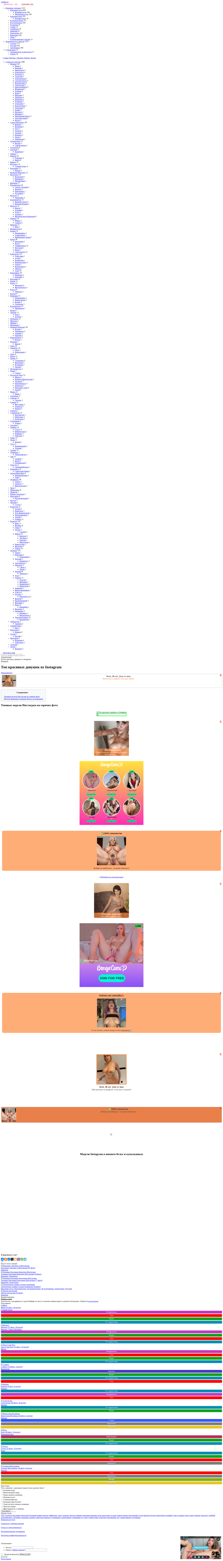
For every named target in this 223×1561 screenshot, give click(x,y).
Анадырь (13, 150)
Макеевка (23, 582)
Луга (17, 129)
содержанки (56, 1518)
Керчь (17, 250)
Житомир (18, 603)
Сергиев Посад (21, 81)
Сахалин (13, 425)
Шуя (16, 227)
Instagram (14, 31)
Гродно (18, 530)
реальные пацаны (28, 1518)
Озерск (17, 482)
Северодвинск (20, 145)
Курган (13, 294)
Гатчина (18, 131)
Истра (17, 120)
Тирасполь (19, 642)
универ (123, 1518)
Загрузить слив (9, 653)
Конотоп (18, 599)
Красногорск (20, 106)
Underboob (14, 29)
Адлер (17, 258)
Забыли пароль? (18, 1550)
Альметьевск (20, 235)
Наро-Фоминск (21, 87)
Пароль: (9, 1550)
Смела (22, 567)
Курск (12, 283)
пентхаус (204, 1515)
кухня (140, 1515)
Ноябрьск (18, 434)
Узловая (18, 448)
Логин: (8, 1547)
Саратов (13, 398)
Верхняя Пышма (21, 204)
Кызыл (13, 310)
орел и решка (179, 1515)
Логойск (23, 538)
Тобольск (18, 436)
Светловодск (20, 563)
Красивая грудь (16, 10)
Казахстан (14, 507)
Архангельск (15, 141)
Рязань (12, 392)
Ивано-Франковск (22, 590)
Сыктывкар (14, 421)
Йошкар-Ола (15, 229)
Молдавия (14, 638)
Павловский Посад (22, 116)
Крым (12, 239)
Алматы (18, 519)
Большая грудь (20, 12)
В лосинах (14, 25)
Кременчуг (24, 561)
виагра (45, 1515)
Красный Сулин (21, 388)
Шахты (18, 377)
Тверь (12, 440)
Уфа (11, 457)
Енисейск (19, 277)
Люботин (23, 574)
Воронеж (13, 183)
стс (82, 1518)
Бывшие (111, 1371)
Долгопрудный (21, 118)
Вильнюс (18, 649)
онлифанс (169, 1515)
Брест (17, 523)
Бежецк (18, 442)
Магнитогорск (20, 486)
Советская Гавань (22, 471)
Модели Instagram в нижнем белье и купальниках (23, 699)
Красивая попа (16, 16)
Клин (17, 93)
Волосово (19, 127)
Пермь (12, 358)
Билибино (19, 152)
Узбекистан (14, 622)
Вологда (13, 196)
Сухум (17, 505)
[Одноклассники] (5, 1259)
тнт (118, 1518)
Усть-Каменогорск (22, 513)
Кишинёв (18, 640)
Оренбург (14, 348)
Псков (12, 371)
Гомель (17, 548)
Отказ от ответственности (11, 1528)
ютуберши (136, 1518)
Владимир (14, 168)
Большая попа (20, 18)
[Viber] (18, 1259)
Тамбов (13, 450)
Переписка (111, 1424)
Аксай (17, 390)
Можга (17, 221)
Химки (17, 110)
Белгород (14, 164)
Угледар (23, 580)
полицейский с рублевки (11, 1518)
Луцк (17, 576)
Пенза (12, 356)
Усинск (18, 423)
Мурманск (14, 319)
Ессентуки (19, 419)
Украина (13, 551)
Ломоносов (19, 139)
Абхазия (13, 503)
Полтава (18, 559)
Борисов (23, 536)
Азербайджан (15, 626)
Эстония (13, 645)
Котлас (17, 143)
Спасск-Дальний (21, 187)
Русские (13, 46)
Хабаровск (14, 469)
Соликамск (19, 361)
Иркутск (13, 206)
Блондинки (14, 33)
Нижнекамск (20, 233)
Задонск (18, 317)
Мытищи (18, 95)
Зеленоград (19, 72)
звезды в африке (75, 1515)
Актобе (18, 517)
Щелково (18, 114)
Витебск (18, 526)
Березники (19, 363)
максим (146, 1515)
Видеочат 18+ (11, 4)
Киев (17, 605)
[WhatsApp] (21, 1259)
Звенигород (19, 70)
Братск (17, 208)
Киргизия (14, 630)
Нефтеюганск (20, 432)
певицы (197, 1515)
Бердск (17, 340)
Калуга (13, 290)
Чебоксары (14, 490)
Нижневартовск (21, 475)
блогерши (25, 1515)
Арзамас (18, 333)
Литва (12, 647)
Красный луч (25, 597)
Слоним (23, 532)
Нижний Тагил (21, 202)
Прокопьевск (20, 298)
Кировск (18, 135)
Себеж (17, 373)
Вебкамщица (111, 1437)
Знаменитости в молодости (21, 52)
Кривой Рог (24, 620)
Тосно (17, 137)
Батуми (18, 636)
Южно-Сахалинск (17, 494)
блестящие (16, 1515)
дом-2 (60, 1515)
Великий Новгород (18, 173)
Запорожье (19, 611)
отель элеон (189, 1515)
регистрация (93, 1301)
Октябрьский (20, 463)
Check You (111, 1427)
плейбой (211, 1515)
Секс (111, 1315)
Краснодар (14, 254)
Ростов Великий (21, 498)
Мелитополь (24, 615)
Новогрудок (19, 544)
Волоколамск (20, 83)
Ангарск (18, 214)
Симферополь (20, 246)
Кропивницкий (21, 601)
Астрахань (14, 148)
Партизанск (19, 191)
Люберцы (19, 97)
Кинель (18, 409)
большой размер (35, 1515)
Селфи (12, 27)
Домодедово (20, 85)
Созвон (111, 1420)
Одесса (17, 592)
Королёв (18, 68)
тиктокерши (111, 1518)
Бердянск (23, 613)
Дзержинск (19, 331)
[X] (12, 1259)
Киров (12, 281)
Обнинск (18, 292)
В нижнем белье (16, 21)
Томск (12, 438)
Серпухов (19, 77)
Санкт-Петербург (17, 122)
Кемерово (14, 296)
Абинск (18, 269)
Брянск (13, 162)
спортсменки (66, 1518)
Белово (17, 302)
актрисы (8, 1515)
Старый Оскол (20, 166)
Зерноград (19, 386)
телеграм (102, 1518)
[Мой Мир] (8, 1259)
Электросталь (20, 79)
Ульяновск (14, 452)
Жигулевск (19, 404)
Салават (18, 459)
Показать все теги (8, 1520)
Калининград (15, 306)
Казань (13, 231)
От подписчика (111, 1322)
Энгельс (18, 400)
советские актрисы (43, 1518)
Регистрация (6, 1559)
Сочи (17, 271)
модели (153, 1515)
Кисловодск (19, 415)
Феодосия (19, 248)
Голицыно (19, 108)
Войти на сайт (25, 1554)
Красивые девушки (13, 8)
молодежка (160, 1515)
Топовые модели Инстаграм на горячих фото (22, 697)
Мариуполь (24, 586)
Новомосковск (20, 446)
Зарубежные (15, 48)
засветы (66, 1515)
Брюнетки (14, 35)
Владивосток (15, 185)
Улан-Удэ (13, 465)
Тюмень (13, 427)
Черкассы (18, 565)
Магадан (13, 321)
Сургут (18, 429)
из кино (113, 1515)
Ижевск (13, 219)
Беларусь (13, 521)
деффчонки (52, 1515)
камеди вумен (122, 1515)
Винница (18, 609)
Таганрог (18, 381)
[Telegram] (25, 1259)
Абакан (13, 154)
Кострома (14, 279)
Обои (12, 37)
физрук (129, 1518)
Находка (18, 189)
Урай (17, 477)
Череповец (19, 198)
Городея (23, 540)
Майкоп (13, 323)
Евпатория (19, 241)
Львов (17, 553)
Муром (17, 170)
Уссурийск (19, 193)
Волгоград (14, 175)
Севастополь (20, 252)
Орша (17, 528)
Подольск (19, 74)
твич (86, 1518)
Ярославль (14, 496)
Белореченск (20, 267)
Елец (17, 315)
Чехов (17, 66)
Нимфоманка (111, 1312)
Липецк (13, 312)
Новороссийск (20, 262)
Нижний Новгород (17, 327)
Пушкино (19, 102)
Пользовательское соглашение (13, 1531)
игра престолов (104, 1515)
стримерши (76, 1518)
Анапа (17, 264)
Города (13, 54)
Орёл (12, 354)
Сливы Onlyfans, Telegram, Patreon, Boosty (19, 58)
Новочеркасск (20, 384)
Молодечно (24, 542)
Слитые (13, 44)
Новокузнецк (20, 300)
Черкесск (13, 492)
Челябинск (14, 480)
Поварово (19, 99)
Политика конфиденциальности (13, 1535)
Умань (22, 569)
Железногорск (20, 287)
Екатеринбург (15, 200)
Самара (13, 402)
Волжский (19, 177)
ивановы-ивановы (90, 1515)
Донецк (18, 578)
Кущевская (19, 260)
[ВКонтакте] (2, 1259)
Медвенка (19, 285)
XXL (3, 1515)
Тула (12, 444)
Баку (17, 628)
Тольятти (18, 406)
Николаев (19, 555)
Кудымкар (19, 365)
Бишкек (18, 632)
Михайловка (20, 181)
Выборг (18, 125)
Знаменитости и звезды (15, 41)
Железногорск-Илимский (25, 216)
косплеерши (133, 1515)
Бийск (17, 160)
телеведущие (93, 1518)
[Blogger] (15, 1259)
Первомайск (24, 557)
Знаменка (18, 588)
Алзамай (18, 210)
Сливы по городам (13, 62)
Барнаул (13, 156)
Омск (12, 346)
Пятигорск (19, 417)
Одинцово (19, 104)
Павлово (18, 335)
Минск (17, 534)
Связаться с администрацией (12, 1524)
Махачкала (14, 325)
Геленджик (19, 256)
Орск (17, 350)
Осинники (19, 304)
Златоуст (18, 484)
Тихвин (18, 133)
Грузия (13, 634)
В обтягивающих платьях (20, 39)
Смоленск (14, 396)
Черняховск (19, 308)
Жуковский (19, 89)
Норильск (19, 275)
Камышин (19, 179)
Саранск (13, 411)
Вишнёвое (24, 607)
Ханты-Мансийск (17, 473)
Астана (18, 509)
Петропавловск (21, 515)
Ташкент (18, 624)
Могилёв (18, 546)
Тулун (17, 212)
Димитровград (20, 455)
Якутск (13, 500)
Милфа (111, 1479)
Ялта (17, 244)
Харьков (18, 571)
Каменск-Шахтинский (24, 379)
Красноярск (15, 273)
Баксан (17, 344)
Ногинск (18, 112)
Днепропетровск (21, 617)
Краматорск (24, 584)
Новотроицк (20, 352)
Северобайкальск (22, 467)
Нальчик (13, 342)
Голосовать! (6, 1511)
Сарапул (18, 223)
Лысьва (18, 367)
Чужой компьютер (11, 1554)
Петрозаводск (15, 369)
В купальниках (16, 23)
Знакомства (27, 4)
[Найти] (24, 655)
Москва (13, 64)
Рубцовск (18, 158)
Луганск (18, 594)
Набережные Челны (23, 237)
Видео (111, 1319)
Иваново (13, 225)
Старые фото (11, 50)
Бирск (17, 461)
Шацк (17, 394)
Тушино (18, 91)
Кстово (18, 329)
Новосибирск (15, 338)
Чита (12, 488)
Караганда (19, 511)
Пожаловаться (6, 673)
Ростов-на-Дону (16, 375)
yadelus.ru (4, 2)
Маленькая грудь (21, 14)
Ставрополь (15, 413)
